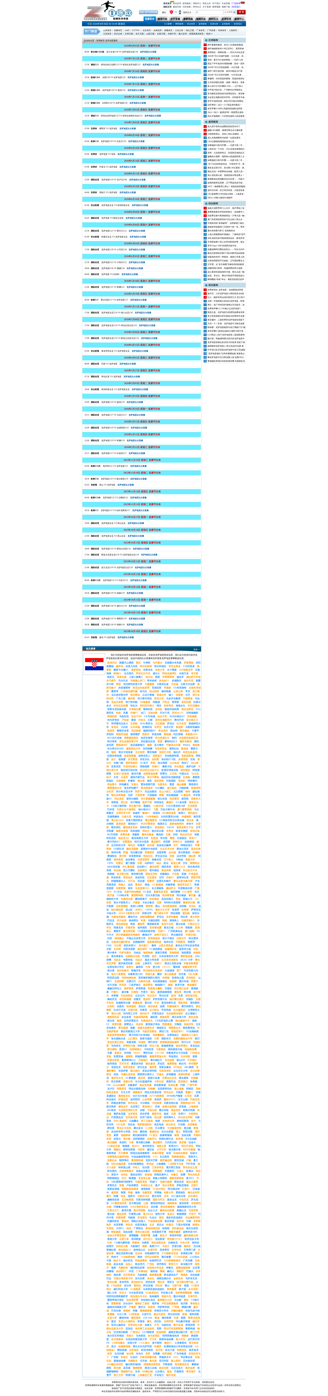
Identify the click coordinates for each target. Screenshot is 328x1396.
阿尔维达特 (174, 1189)
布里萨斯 (123, 1071)
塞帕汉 (180, 1271)
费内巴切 (179, 720)
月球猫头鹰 (135, 709)
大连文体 (179, 30)
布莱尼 (143, 1010)
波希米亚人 (144, 756)
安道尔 (134, 784)
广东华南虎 (180, 1353)
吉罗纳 (154, 838)
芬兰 (175, 845)
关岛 (166, 1196)
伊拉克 (129, 1224)
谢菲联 (185, 798)
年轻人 (136, 1167)
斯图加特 (164, 1017)
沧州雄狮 (147, 748)
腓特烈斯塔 (183, 1121)
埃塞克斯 (131, 1042)
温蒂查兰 (157, 756)
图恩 (157, 677)
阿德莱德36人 (118, 881)
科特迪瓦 (159, 802)
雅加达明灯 (136, 1174)
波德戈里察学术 (146, 1028)
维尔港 (110, 970)
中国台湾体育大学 (123, 1278)
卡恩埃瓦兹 (163, 684)
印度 (176, 1318)
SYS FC (166, 967)
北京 (151, 1224)
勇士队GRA (117, 820)
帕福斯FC (160, 985)
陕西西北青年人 (146, 1074)
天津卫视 (129, 34)
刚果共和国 (189, 1110)
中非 (156, 1003)
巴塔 (148, 967)
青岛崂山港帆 (143, 1142)
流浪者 (177, 870)
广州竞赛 (211, 30)
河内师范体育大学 (132, 684)
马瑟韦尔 (162, 784)
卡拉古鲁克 (148, 902)
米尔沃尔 (152, 995)
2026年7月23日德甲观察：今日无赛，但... (226, 56)
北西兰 (194, 1185)
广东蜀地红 (142, 1271)
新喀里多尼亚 (161, 892)
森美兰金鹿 (154, 1078)
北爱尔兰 (131, 981)
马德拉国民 (154, 920)
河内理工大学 (130, 1013)
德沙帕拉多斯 (137, 1267)
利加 (116, 1074)
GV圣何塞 (181, 802)
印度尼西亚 (143, 859)
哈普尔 (117, 1139)
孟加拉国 (186, 702)
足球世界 (226, 19)
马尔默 (177, 1300)
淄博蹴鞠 (133, 1235)
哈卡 (193, 1121)
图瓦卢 (163, 1235)
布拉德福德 (172, 795)
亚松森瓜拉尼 (148, 741)
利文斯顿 (178, 734)
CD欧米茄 (158, 806)
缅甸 (137, 1192)
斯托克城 (179, 1160)
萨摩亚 (131, 781)
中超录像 (226, 3)
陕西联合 (195, 863)
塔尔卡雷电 (153, 777)
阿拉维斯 (175, 913)
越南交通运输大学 (178, 1332)
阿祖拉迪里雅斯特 (139, 1153)
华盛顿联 (186, 816)
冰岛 (137, 1371)
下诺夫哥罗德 (183, 1224)
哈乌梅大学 (187, 1264)
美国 (160, 741)
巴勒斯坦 (180, 942)
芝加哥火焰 (144, 1178)
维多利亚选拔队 (174, 1217)
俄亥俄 (117, 1275)
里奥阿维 (174, 952)
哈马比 (143, 691)
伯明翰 (182, 906)
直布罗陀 (124, 1282)
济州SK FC (178, 713)
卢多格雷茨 (132, 1185)
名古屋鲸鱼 (158, 888)
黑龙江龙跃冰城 (173, 963)
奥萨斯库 (129, 988)
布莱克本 (148, 670)
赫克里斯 (154, 866)
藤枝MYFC (170, 1099)
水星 (139, 863)
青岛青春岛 (117, 956)
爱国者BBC (122, 745)
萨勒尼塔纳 (183, 1185)
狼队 (152, 992)
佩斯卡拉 (167, 766)
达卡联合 (154, 1010)
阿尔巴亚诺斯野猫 (173, 1328)
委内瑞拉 (154, 870)
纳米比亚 (168, 942)
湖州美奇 (118, 859)
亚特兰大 (177, 841)
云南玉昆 (126, 816)
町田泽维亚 (147, 1350)
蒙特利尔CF (171, 741)
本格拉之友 (147, 1185)
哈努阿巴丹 (155, 1260)
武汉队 (157, 1321)
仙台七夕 (153, 1210)
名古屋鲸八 (191, 1013)
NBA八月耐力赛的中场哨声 (220, 198)
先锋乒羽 (172, 34)
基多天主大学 (162, 909)
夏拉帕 (186, 913)
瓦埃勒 (134, 723)
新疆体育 (168, 30)
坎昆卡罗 (112, 1318)
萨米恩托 (112, 1171)
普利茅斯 (159, 781)
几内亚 (124, 727)
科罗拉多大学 (192, 1239)
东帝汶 (157, 727)
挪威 (162, 1271)
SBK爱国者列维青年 (122, 1182)
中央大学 (185, 1242)
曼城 (157, 1318)
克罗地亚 (134, 1350)
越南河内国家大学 (116, 1307)
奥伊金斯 (190, 1368)
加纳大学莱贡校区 (116, 1235)
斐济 (154, 956)
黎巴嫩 (192, 895)
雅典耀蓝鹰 (155, 1275)
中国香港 (188, 698)
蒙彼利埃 (124, 1318)
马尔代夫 (123, 680)
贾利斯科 (195, 1003)
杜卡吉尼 (181, 723)
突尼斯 (166, 841)
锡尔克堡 (171, 1375)
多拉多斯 (126, 1017)
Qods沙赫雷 (119, 1085)
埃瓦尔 (134, 705)
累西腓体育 (153, 924)
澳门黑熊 (130, 863)
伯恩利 (120, 1006)
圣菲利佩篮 (172, 917)
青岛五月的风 (124, 1128)
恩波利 (146, 999)
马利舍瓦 (116, 1045)
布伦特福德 (125, 999)
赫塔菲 (139, 967)
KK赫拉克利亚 (115, 1364)
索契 (195, 1056)
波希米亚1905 (190, 1232)
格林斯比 (133, 920)
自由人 (129, 1264)
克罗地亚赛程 (111, 40)
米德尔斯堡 (158, 1153)
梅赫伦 (117, 1149)
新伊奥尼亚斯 (125, 963)
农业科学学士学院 (120, 1131)
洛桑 (155, 1235)
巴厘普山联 (135, 1214)
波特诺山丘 (139, 1250)
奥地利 (125, 1221)
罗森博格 (188, 662)
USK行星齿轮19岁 (175, 806)
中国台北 (184, 773)
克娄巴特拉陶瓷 (132, 892)
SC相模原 (135, 1289)
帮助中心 (197, 3)
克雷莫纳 (127, 841)
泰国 (176, 1135)
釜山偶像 (179, 1088)
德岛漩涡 (150, 1063)
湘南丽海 (172, 1203)
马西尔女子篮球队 (126, 809)
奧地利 (159, 834)
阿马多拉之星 (190, 1167)
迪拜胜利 (135, 1099)
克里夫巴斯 (152, 1160)
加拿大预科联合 (134, 820)
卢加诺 (125, 720)
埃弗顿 (165, 977)
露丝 (159, 974)
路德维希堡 (167, 1045)
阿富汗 (194, 981)
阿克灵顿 (148, 1285)
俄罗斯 (153, 1067)
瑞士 (178, 1131)
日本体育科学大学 (168, 956)
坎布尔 (139, 1353)
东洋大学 (168, 727)
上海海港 (193, 1106)
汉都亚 (168, 988)
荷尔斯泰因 (184, 852)
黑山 (157, 906)
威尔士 (156, 673)
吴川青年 (159, 745)
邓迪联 (142, 1042)
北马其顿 (135, 727)
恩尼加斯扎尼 (168, 1003)
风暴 (125, 713)
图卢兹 (110, 895)
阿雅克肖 (118, 927)
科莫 (143, 920)
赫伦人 (170, 1271)
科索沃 (169, 1224)
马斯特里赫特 (192, 727)
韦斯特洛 (128, 960)
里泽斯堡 (136, 1239)
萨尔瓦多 (142, 1067)
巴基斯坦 (179, 1371)
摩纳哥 (141, 924)
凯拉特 (173, 730)
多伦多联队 (154, 1335)
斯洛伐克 (179, 1182)
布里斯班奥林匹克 (188, 738)
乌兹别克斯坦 (149, 1031)
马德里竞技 (141, 1182)
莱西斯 (149, 906)
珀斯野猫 (121, 888)
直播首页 (149, 19)
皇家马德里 (146, 1038)
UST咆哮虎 (148, 1332)
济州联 (127, 1053)
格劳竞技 (112, 1063)
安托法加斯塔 (152, 1257)
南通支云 (162, 824)
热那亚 (151, 1307)
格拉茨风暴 (146, 1085)
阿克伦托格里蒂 (141, 687)
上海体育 (233, 30)
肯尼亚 (114, 727)
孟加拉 (129, 1328)
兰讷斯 (181, 1124)
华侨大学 (160, 670)
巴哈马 (142, 720)
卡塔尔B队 (190, 935)
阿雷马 (163, 773)
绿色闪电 (195, 831)
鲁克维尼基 (129, 931)
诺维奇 (126, 1310)
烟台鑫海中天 (182, 1020)
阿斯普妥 (121, 1088)
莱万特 (122, 856)
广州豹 (114, 1357)
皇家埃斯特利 (176, 824)
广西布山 (135, 1332)
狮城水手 (147, 935)
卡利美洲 (156, 1103)
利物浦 (156, 702)
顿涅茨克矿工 (184, 884)
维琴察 (175, 702)
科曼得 (141, 845)
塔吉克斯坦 (187, 709)
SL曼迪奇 (186, 795)
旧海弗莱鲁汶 (126, 1171)
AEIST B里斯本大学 (129, 913)
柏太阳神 (154, 691)
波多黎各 (130, 859)
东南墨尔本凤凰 (173, 662)
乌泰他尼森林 (118, 917)
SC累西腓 (131, 1078)
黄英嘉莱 (171, 1289)
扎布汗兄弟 (120, 1010)
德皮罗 (180, 677)
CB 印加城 (149, 716)
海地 (147, 884)
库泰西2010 (191, 734)
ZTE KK (147, 1318)
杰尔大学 (162, 716)
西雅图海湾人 (179, 1156)
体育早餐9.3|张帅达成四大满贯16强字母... (226, 331)
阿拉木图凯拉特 (137, 1088)
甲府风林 (166, 1010)
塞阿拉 (137, 1285)
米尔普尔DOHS (115, 748)
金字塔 (159, 1350)
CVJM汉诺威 (180, 1257)
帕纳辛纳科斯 (172, 709)
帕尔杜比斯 (158, 831)
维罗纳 (155, 1303)
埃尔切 (149, 677)
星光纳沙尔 (137, 1282)
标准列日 (112, 662)
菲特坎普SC (146, 827)
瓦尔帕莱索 (128, 1199)
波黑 (162, 1006)
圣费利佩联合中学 (183, 1038)
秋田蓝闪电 (191, 995)
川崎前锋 (184, 788)
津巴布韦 (153, 1042)
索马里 (110, 1020)
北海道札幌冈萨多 (120, 942)
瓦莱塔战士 (173, 1035)
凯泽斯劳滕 (168, 895)
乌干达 (131, 881)
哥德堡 (167, 687)
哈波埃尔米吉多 (155, 1267)
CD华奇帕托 (152, 816)
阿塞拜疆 (145, 1235)
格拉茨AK (123, 838)
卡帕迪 (179, 859)
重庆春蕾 (166, 1257)
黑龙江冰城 (151, 1368)
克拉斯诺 (160, 1239)
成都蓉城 (125, 1135)
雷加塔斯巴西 (148, 784)
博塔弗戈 (193, 784)
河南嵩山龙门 (137, 680)
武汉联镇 (136, 730)
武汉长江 (148, 1239)
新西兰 (130, 967)
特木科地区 (160, 666)
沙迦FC (134, 713)
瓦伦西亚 (164, 1156)
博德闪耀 (186, 1307)
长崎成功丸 (147, 1020)
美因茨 (110, 730)
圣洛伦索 (121, 677)
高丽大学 (190, 859)
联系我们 (236, 7)
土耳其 (173, 773)
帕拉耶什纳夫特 (129, 770)
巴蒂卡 (144, 992)
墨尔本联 (164, 1110)
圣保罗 (157, 1099)
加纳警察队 (159, 1035)
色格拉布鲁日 (143, 1171)
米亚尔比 (144, 759)
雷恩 (171, 784)
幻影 (150, 720)
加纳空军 (188, 1024)
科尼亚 (122, 985)
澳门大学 (195, 1332)
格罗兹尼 (194, 1350)
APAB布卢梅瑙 (174, 1096)
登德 (121, 1185)
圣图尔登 (128, 1081)
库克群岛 (142, 1217)
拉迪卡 (192, 1142)
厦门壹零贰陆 (184, 809)
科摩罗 (157, 1346)
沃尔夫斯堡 (167, 1131)
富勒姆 (167, 734)
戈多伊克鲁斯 (173, 698)
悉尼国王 (183, 1081)
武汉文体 (118, 34)
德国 (149, 745)
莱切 (161, 1217)
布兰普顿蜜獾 (148, 798)
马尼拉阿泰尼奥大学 (136, 1339)
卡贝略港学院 (174, 1128)
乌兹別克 (166, 1325)
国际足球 (167, 7)
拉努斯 (185, 909)
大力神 (179, 927)
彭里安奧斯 (182, 831)
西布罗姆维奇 (167, 1207)
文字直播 (207, 7)
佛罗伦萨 (191, 766)
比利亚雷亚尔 (131, 1020)
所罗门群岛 (146, 1117)
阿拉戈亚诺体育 (153, 1092)
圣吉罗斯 (144, 1114)
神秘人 (122, 884)
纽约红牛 (144, 1013)
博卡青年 (112, 952)
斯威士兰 (188, 899)
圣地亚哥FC (177, 1031)
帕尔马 (182, 1063)
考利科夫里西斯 (172, 902)
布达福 (117, 870)
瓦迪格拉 (182, 838)
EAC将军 (187, 892)
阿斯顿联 (157, 1171)
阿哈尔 (145, 831)
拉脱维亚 (189, 841)
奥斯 (116, 1135)
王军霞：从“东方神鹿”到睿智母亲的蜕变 (226, 264)
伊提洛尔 (138, 816)
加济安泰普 (147, 738)
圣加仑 (170, 1214)
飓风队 (187, 1246)
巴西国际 (171, 781)
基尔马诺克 (160, 1314)
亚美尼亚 (116, 766)
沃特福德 (192, 716)
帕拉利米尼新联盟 (171, 777)
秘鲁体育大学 (190, 967)
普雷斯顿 (116, 1303)
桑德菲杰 (154, 1131)
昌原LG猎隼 (136, 906)
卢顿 (188, 1160)
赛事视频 (216, 7)
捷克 (113, 1321)
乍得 (131, 1142)
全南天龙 (184, 673)
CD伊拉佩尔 (118, 1343)
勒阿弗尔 (124, 1160)
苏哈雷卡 (112, 784)
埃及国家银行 (137, 745)
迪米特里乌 (148, 1146)
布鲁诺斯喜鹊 (191, 963)
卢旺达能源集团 (169, 1303)
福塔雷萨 (135, 734)
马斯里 (141, 1149)
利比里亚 (119, 798)
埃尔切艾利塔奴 (115, 1335)
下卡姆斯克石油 (169, 1253)
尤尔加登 (140, 752)
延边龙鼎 (118, 1264)
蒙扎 (149, 1321)
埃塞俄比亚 (171, 949)
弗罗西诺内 (132, 763)
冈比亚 (158, 1285)
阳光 (166, 863)
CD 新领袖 (157, 884)
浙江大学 (118, 1375)
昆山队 (129, 909)
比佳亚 (188, 1096)
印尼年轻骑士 (130, 766)
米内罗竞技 (113, 720)
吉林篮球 (157, 30)
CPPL (110, 863)
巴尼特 (145, 956)
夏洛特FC (147, 1106)
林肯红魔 (173, 1085)
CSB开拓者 (189, 666)
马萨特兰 (149, 863)
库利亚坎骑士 (147, 705)
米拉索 (141, 881)
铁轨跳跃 (116, 1232)
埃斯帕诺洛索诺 (130, 1189)
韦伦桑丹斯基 (183, 1321)
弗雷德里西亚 (131, 738)
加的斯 (155, 759)
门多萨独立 (135, 985)
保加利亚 (140, 877)
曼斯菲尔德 (189, 902)
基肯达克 (172, 1199)
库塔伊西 (190, 1325)
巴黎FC (115, 992)
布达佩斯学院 (192, 1217)
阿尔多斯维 (146, 666)
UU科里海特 (179, 687)
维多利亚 (176, 1110)
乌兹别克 (124, 716)
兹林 (166, 1114)
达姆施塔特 (139, 942)
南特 (187, 791)
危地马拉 (148, 856)
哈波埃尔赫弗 (164, 845)
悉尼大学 (159, 698)
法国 (159, 902)
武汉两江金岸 (181, 988)
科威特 (196, 852)
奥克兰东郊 (167, 924)
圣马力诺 (170, 1350)
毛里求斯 (193, 1210)
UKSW (170, 827)
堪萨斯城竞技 (144, 1124)
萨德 (125, 852)
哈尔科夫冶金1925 (149, 770)
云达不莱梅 (148, 695)
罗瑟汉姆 (176, 1246)
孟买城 (126, 1368)
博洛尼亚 (183, 1003)
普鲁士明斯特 (160, 1178)
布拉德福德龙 (160, 981)
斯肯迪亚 (128, 877)
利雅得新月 (173, 1006)
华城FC (156, 766)
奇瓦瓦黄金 (175, 666)
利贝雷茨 (174, 798)
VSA (155, 1156)
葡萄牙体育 (123, 730)
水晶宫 (124, 777)
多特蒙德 (171, 1074)
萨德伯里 (123, 1099)
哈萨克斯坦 (129, 1067)
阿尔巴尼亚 (187, 1146)
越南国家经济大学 (186, 1207)
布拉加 (131, 1124)
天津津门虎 (190, 1250)
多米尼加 (193, 1289)
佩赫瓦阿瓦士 (114, 988)
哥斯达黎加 (165, 1067)
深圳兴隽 (116, 852)
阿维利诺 (112, 716)
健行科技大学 (121, 1289)
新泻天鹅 (136, 773)
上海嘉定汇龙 (145, 1375)
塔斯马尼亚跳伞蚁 (116, 709)
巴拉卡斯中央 (168, 809)
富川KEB (148, 1214)
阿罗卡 (138, 791)
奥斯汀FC (154, 1246)
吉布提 (158, 709)
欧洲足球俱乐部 (169, 770)
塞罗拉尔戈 (117, 1078)
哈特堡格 (131, 1006)
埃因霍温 (186, 952)
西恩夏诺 (167, 1024)
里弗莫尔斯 (187, 1253)
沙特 (175, 834)
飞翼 (155, 809)
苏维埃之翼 (178, 977)
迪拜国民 (142, 927)
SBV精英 (189, 1067)
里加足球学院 (149, 1071)
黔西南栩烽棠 (165, 992)
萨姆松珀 (147, 727)
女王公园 (183, 1099)
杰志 (130, 884)
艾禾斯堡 (192, 806)
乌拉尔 (138, 960)
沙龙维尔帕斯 (121, 1332)
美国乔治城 (122, 734)
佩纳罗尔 (171, 888)
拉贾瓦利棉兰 (164, 881)
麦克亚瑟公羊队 (115, 1042)
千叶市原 (190, 1164)
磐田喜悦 (136, 1318)
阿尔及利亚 (174, 1314)
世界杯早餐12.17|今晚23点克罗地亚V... (225, 308)
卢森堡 (136, 902)
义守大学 (161, 1149)
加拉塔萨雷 (132, 1300)
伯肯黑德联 (122, 906)
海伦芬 (131, 845)
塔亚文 (170, 1282)
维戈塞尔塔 (175, 1149)
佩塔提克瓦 (124, 1096)
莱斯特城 (190, 1328)
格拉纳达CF (124, 1250)
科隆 (135, 1310)
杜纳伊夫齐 (168, 1121)
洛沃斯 (184, 1303)
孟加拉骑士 (167, 899)
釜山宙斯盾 (170, 974)
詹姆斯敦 (137, 1368)
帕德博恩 (181, 1214)
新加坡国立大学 (140, 838)
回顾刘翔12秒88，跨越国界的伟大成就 (225, 268)
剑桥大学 (168, 1192)
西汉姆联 (112, 1049)
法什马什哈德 (140, 1096)
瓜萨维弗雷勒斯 (183, 1293)
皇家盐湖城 (113, 1189)
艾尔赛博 (123, 1153)
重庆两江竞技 (173, 1167)
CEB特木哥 (123, 895)
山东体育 (107, 30)
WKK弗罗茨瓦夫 (139, 1207)
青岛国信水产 (171, 1275)
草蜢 (130, 1192)
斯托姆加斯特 (140, 1135)
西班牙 (145, 734)
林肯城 (148, 1174)
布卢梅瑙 (135, 802)
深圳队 (181, 781)
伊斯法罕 (147, 913)
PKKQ (186, 745)
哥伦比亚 (164, 995)
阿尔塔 (187, 992)
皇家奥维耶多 (154, 942)
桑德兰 (169, 802)
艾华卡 (192, 1214)
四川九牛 (186, 1042)
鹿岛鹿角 (183, 1078)
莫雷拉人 (129, 1024)
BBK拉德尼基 (118, 1164)
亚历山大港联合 (126, 1321)
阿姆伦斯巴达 (166, 1139)
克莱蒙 (156, 1353)
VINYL (149, 909)
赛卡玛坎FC (113, 841)
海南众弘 (180, 705)
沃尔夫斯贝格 (153, 895)
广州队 (150, 1264)
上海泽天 (147, 963)
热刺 (118, 713)
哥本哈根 (152, 680)
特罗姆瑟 (167, 1353)
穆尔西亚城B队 (133, 1364)
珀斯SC (158, 963)
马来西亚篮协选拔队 (154, 1289)
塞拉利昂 (121, 1214)
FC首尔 (153, 1135)
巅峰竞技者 (113, 1199)
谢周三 (182, 813)
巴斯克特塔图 (143, 1199)
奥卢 (157, 1185)
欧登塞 (179, 1139)
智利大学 (160, 1214)
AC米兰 (144, 763)
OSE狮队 (160, 788)
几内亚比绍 (171, 1142)
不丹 (156, 1325)
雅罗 (119, 1020)
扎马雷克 (160, 1128)
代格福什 (143, 1060)
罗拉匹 (161, 1063)
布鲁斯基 (170, 884)
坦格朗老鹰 (191, 1049)
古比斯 (117, 945)
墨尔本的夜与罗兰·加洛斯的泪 (221, 230)
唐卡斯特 (157, 1343)
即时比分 (197, 7)
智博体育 (100, 40)
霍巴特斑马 (187, 1006)
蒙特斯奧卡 (141, 899)
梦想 (118, 684)
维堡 (157, 1121)
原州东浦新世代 (163, 720)
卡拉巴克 (184, 1199)
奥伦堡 (153, 1361)
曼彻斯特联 (137, 895)
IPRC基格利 (120, 1121)
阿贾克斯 (188, 1131)
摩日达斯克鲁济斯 (183, 881)
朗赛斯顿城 (166, 1135)
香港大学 (112, 1239)
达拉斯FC (142, 866)
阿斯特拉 (182, 1350)
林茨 (109, 1353)
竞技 (178, 899)
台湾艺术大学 (123, 813)
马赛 (109, 1053)
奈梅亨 (136, 813)
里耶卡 (114, 1174)
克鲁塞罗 (132, 1085)
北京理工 (135, 1106)
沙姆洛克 (173, 1242)
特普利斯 (117, 1024)
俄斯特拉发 (113, 1017)
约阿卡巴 (181, 938)
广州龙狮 (188, 1260)
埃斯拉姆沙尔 (164, 1278)
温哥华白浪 (183, 877)
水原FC (162, 931)
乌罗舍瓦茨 (191, 1278)
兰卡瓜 (153, 1339)
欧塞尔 (189, 1171)
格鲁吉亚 (156, 859)
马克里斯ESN (142, 888)
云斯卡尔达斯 (188, 684)
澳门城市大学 (161, 913)
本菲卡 (189, 824)
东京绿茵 (169, 1060)
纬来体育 (222, 30)
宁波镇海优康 (155, 1221)
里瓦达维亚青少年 (128, 741)
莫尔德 (187, 1128)
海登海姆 (148, 952)
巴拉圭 (110, 920)
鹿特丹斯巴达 (137, 777)
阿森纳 (135, 1242)
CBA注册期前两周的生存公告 (221, 141)
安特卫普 (142, 1045)
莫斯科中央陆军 (149, 849)
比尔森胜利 (179, 1010)
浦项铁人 (174, 920)
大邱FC (120, 1228)
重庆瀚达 (184, 730)
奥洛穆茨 (192, 985)
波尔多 (190, 820)
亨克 (187, 691)
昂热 (153, 763)
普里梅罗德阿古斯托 (149, 977)
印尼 (131, 1271)
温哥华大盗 (185, 949)
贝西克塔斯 (129, 949)
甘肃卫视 (161, 34)
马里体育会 (161, 748)
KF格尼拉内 (152, 1293)
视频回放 (201, 19)
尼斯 (159, 1328)
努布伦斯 (164, 1368)
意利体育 (184, 1203)
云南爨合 (134, 1121)
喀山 (167, 1285)
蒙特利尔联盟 (167, 1210)
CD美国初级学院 (146, 931)
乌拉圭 (117, 960)
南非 (130, 888)
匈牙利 (180, 1221)
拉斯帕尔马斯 (133, 956)
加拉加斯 (128, 1232)
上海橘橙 (161, 1164)
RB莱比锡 (147, 1371)
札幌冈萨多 (113, 1221)
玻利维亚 (185, 770)
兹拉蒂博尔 (182, 1045)
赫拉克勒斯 (132, 849)
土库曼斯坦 (181, 1343)
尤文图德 (160, 723)
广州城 (175, 1307)
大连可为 (146, 1314)
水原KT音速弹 (121, 773)
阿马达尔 (168, 1092)
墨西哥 (114, 691)
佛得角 (184, 1275)
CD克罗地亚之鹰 (164, 1020)
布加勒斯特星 (172, 756)
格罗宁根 (147, 802)
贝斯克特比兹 (171, 1103)
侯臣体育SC (130, 945)
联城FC (118, 673)
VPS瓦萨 (120, 1124)
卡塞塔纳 (161, 1049)
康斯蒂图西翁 (176, 1178)
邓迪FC (153, 1182)
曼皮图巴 (156, 841)
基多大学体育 (152, 960)
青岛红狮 (112, 1282)
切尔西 (145, 1167)
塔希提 (114, 802)
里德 (183, 874)
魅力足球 (183, 34)
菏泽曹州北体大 (119, 723)
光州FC (139, 909)
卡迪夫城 (152, 1110)
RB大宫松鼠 (113, 866)
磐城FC (146, 813)
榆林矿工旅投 (142, 1303)
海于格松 (172, 788)
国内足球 (177, 3)
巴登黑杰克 (117, 1117)
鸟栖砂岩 (123, 1267)
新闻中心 (239, 19)
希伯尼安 (163, 730)
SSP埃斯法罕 (186, 670)
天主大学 (125, 1092)
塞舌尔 (142, 1307)
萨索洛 (141, 1321)
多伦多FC (164, 680)
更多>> (209, 34)
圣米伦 (150, 1278)
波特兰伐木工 (161, 935)
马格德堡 (142, 1275)
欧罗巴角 (180, 985)
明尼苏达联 (113, 977)
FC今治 (118, 892)
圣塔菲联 (183, 759)
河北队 (192, 906)
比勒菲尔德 (144, 981)
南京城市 (142, 949)
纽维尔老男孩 (169, 1106)
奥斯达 (118, 1053)
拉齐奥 (182, 974)
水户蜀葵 (172, 670)
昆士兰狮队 (129, 870)
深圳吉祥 (150, 1282)
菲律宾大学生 (161, 1310)
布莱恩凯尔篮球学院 (118, 1156)
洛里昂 (175, 909)
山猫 (145, 1203)
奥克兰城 (168, 927)
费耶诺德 (122, 1350)
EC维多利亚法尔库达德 (171, 820)
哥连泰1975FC (174, 1239)
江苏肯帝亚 (158, 1167)
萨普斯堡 (141, 988)
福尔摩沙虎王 (176, 999)
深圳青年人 (170, 1117)
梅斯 (144, 1246)
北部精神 (121, 781)
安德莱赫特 (113, 816)
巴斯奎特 (167, 1364)
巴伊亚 (110, 809)
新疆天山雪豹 (126, 662)
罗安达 (160, 917)
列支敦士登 (167, 1293)
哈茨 (168, 1153)
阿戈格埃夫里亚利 (152, 970)
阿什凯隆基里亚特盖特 (128, 935)
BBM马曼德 (189, 1149)
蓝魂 (184, 1314)
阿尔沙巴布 (186, 834)
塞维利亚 (148, 709)
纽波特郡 (161, 1332)
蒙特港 (143, 1131)
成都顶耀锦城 (147, 917)
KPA (175, 1357)
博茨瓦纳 (148, 1053)
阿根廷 (189, 1088)
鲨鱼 (169, 1371)
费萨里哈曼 (187, 956)
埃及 (123, 1196)
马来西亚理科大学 (128, 1110)
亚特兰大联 (165, 752)
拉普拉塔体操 (114, 756)
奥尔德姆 (112, 1142)
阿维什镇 (130, 1375)
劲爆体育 (118, 30)
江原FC (186, 1189)
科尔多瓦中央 (190, 870)
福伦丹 (177, 752)
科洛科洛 (116, 877)
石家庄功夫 (143, 1196)
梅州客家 (166, 1318)
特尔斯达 (135, 695)
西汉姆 (117, 1368)
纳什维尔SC (144, 809)
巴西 (182, 1085)
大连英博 (140, 795)
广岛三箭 (121, 698)
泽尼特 (156, 813)
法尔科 (138, 1253)
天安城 (174, 684)
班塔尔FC (174, 1146)
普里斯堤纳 (154, 938)
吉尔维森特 (117, 1339)
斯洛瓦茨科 (152, 874)
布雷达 (119, 863)
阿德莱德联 (141, 1056)
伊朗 (142, 1110)
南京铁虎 (153, 1006)
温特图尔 (119, 938)
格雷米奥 (125, 834)
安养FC (182, 1114)
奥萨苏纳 (136, 670)
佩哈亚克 (112, 999)
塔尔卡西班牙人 (122, 902)
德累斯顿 (172, 1063)
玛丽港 (131, 1217)
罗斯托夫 (112, 1185)
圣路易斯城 (187, 756)
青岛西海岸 (147, 788)
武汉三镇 (154, 1045)
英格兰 (130, 1335)
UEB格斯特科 (128, 1257)
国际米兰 (166, 1038)
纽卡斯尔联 (123, 874)
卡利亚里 (149, 1049)
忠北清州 (192, 1196)
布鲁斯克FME (135, 974)
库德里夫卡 (165, 1357)
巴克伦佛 (116, 1310)
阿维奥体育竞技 (152, 1364)
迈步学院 (181, 856)
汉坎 (185, 863)
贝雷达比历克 (169, 1078)
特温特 (165, 1228)
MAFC (137, 1053)
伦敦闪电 (133, 1010)
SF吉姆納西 (192, 1031)
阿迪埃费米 (141, 1260)
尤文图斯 (178, 791)
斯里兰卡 (173, 1264)
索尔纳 (110, 1214)
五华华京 (176, 1250)
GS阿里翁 (134, 1314)
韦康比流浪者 (128, 1074)
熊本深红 (116, 827)
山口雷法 (133, 1038)
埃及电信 (159, 1124)
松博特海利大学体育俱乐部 (178, 1346)
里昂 (148, 1353)
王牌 (168, 834)
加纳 (135, 1131)
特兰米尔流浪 (141, 841)
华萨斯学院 (163, 1307)
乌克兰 (165, 1246)
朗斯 (183, 1318)
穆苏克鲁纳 (186, 741)
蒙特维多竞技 (130, 827)
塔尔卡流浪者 (125, 752)
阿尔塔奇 (112, 741)
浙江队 (124, 802)
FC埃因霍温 (155, 949)
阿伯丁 (185, 763)
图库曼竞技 (189, 1028)
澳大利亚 (195, 917)
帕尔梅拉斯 (117, 909)
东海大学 (132, 1343)
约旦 (124, 1178)
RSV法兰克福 (114, 738)
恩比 (138, 662)
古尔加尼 (174, 763)
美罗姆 (182, 1142)
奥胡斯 (179, 727)
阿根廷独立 (187, 845)
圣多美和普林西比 (116, 1035)
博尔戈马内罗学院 (142, 1346)
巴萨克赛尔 (125, 952)
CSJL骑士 (144, 1343)
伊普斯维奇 (168, 677)
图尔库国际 (140, 1210)
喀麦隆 (132, 1178)
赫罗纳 (119, 666)
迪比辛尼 (188, 680)
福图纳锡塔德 (183, 1267)
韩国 (123, 1192)
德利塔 (154, 1017)
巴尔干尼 (164, 713)
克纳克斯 (186, 1135)
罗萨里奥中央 (160, 999)
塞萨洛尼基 (120, 1114)
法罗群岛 (133, 1114)
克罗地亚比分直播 (148, 52)
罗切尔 (170, 723)
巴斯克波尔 (158, 1013)
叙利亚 (141, 1078)
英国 (186, 1285)
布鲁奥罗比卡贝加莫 (177, 1053)
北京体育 (147, 30)
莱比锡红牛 (156, 1060)
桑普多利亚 (137, 1063)
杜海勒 (186, 777)
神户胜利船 (132, 702)
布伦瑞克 (179, 766)
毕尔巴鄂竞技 (148, 824)
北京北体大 (177, 1368)
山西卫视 (150, 34)
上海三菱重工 (136, 677)
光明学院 (168, 1321)
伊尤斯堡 (133, 759)
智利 (174, 738)
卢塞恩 (132, 1307)
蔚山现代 (135, 1071)
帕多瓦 (110, 677)
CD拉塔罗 (116, 1285)
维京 (159, 705)
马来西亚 (141, 1335)
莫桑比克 (181, 1210)
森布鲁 (125, 992)
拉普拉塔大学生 (115, 967)
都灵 (149, 781)
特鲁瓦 (169, 1267)
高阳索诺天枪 (175, 1049)
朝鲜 (164, 920)
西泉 (132, 924)
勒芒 (197, 1038)
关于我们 (216, 3)
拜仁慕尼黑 (128, 866)
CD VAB (159, 1053)
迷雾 (183, 1174)
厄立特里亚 (129, 1275)
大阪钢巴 (135, 1246)
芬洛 (192, 759)
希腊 (161, 795)
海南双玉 (161, 1028)
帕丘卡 (117, 1260)
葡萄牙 (117, 931)
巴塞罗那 (130, 927)
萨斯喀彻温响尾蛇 (169, 1042)
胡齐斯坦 (161, 1264)
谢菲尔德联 (132, 798)
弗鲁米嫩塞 (175, 1232)
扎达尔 (153, 1217)
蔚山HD (181, 1060)
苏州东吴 (133, 1103)
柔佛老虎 (121, 824)
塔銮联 (135, 834)
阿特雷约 (192, 781)
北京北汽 (140, 995)
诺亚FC (193, 838)
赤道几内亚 (132, 666)
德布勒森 (166, 691)
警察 (172, 838)
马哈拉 (137, 952)
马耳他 (143, 1361)
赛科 (186, 1300)
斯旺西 (110, 1128)
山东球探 (147, 1099)
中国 (188, 1221)
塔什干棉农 (168, 938)
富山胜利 (176, 1361)
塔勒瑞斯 (144, 766)
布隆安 (137, 999)
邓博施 (157, 1192)
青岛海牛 (191, 1371)
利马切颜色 (194, 705)
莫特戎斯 (194, 1314)
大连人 (180, 1171)
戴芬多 (150, 1149)
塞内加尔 (192, 813)
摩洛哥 (177, 992)
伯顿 (137, 963)
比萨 (130, 795)
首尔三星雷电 (118, 974)
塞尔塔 (141, 781)
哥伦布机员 (194, 1174)
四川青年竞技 (145, 698)
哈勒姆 (173, 981)
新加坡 (184, 748)
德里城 (154, 1271)
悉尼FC (123, 1049)
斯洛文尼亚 (183, 849)
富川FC (190, 1178)
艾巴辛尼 (124, 1063)
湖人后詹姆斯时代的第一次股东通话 (224, 138)
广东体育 (200, 30)
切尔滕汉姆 (136, 852)
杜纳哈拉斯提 (180, 1153)
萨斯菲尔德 (129, 1045)
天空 (116, 777)
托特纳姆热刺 (129, 977)
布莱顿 (114, 995)
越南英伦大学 (133, 748)
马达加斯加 (151, 791)
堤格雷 (122, 759)
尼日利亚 (164, 1361)
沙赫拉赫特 (177, 1310)
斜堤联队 (160, 827)
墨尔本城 (184, 981)
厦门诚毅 (189, 931)
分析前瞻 (186, 7)
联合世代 (140, 1264)
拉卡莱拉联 (135, 1203)
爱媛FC (189, 1092)
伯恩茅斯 (161, 852)
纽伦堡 (157, 1117)
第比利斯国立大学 (130, 1031)
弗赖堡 (185, 1335)
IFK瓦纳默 (191, 1139)
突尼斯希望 (160, 1085)
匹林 (157, 1106)
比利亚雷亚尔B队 (170, 816)
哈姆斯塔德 (124, 1346)
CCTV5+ (136, 30)
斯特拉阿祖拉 (158, 1203)
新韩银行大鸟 (165, 1300)
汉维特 (134, 992)
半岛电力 (159, 1375)
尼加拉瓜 (116, 1067)
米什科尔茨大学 (124, 791)
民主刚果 (116, 1081)
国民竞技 (166, 866)
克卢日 (110, 1088)
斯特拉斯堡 (129, 1149)
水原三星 (124, 1239)
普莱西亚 (149, 852)
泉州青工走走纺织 (144, 1328)
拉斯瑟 (179, 695)
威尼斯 (114, 1192)
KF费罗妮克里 (119, 1203)
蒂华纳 (150, 1164)
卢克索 (175, 874)
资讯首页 (167, 3)
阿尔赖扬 (181, 895)
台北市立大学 (180, 1071)
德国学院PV (149, 730)
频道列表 (177, 7)
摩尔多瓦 (138, 1128)
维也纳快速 (122, 924)
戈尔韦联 (185, 1056)
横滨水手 (123, 1106)
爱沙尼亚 (156, 1196)
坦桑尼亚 (147, 1192)
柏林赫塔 (154, 1296)
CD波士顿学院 (119, 806)
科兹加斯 (156, 734)
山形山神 (178, 691)
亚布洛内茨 (132, 1117)
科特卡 (114, 1257)
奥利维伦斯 (137, 874)
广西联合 (138, 1228)
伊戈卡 (122, 1293)
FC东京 (147, 892)
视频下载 (226, 7)
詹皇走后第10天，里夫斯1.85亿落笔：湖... (226, 168)
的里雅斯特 (124, 687)
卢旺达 (165, 702)
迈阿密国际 (139, 1139)
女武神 (117, 949)
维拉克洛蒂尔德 (124, 1253)
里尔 (113, 1346)
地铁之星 (161, 1146)
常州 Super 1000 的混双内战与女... (223, 245)
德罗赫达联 (166, 1160)
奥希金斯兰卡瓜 (185, 827)
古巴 (187, 695)
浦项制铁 (145, 1189)
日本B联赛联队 (136, 1164)
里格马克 (166, 1296)
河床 (109, 938)
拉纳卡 (193, 1153)
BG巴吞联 (112, 834)
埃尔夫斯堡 (168, 1185)
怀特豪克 (124, 784)
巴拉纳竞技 (127, 995)
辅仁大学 (112, 1293)
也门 (143, 713)
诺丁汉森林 (147, 1121)
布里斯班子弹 (159, 1232)
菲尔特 (163, 838)
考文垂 (194, 673)
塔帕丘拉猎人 (138, 1221)
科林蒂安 (168, 705)
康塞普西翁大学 (157, 1056)
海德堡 (125, 1146)
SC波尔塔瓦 (159, 1189)
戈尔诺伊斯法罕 (119, 695)
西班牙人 (193, 1156)
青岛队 (138, 884)
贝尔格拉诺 (189, 1361)
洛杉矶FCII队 (168, 759)
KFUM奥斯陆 (156, 1096)
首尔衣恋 (162, 798)
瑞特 (113, 752)
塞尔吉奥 (180, 924)
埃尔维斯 (162, 763)
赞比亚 (161, 1282)
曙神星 (176, 967)
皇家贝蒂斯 (161, 952)
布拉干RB (136, 716)
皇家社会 (112, 1160)
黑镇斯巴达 (127, 1371)
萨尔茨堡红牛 (162, 738)
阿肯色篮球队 (169, 673)
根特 (140, 1257)
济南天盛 (150, 974)
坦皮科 (139, 1024)
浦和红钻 (174, 748)
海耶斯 (196, 745)
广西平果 (192, 1085)
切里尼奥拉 (141, 1224)
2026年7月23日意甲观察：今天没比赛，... (226, 75)
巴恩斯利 (169, 1171)
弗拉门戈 (164, 1031)
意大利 (156, 967)
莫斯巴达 (171, 1081)
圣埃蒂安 (164, 1250)
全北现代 (129, 673)
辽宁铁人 (168, 859)
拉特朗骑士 (136, 1049)
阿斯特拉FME (188, 1103)
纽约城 (150, 845)
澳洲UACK (179, 866)
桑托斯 (131, 698)
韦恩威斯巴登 (152, 1253)
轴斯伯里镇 (122, 831)
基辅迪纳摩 (120, 1361)
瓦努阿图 (119, 981)
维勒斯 (189, 927)
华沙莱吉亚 (187, 1357)
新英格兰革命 (153, 1024)
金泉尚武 (178, 1278)
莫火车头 (180, 1339)
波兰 (113, 759)
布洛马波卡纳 (192, 1310)
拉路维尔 (142, 870)
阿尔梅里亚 (177, 935)
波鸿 (173, 995)
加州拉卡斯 (122, 1246)
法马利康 (119, 1353)
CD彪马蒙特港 (122, 1242)
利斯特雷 (121, 1217)
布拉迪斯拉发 (158, 1242)
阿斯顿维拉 (113, 1178)
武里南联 (135, 831)
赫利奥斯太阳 (191, 1235)
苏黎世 (150, 881)
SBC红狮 (193, 974)
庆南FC (170, 877)
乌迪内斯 (153, 713)
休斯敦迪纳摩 (150, 773)
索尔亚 (148, 1003)
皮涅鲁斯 (192, 1124)
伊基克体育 (113, 1060)
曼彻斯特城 (137, 1160)
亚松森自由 (178, 1228)
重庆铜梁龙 (151, 820)
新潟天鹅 (126, 1210)
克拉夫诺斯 (117, 702)
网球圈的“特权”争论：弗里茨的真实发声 (226, 279)
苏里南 (182, 1106)
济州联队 (191, 977)
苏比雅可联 (135, 806)
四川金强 (121, 920)
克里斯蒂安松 (165, 1088)
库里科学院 (175, 1235)
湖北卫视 (190, 30)
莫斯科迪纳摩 (166, 1339)
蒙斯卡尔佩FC (121, 670)
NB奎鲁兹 (145, 702)
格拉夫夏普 (192, 1182)
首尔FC (136, 1146)
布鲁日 (174, 1174)
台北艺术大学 (167, 849)
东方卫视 (139, 34)
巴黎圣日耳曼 (173, 745)
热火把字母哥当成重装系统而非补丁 (224, 126)
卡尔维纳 (144, 1103)
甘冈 (161, 877)
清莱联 (129, 1056)
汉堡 (173, 1114)
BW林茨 (111, 1110)
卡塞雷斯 (149, 684)
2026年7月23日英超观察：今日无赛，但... (226, 67)
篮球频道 (186, 3)
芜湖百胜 (156, 687)
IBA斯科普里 (169, 813)
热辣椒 (110, 874)
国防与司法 (159, 1199)
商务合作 (207, 3)
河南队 (189, 999)
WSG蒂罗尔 (146, 723)
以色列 (134, 1357)
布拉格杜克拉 (148, 1300)
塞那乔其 (156, 1114)
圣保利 (122, 1142)
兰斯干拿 (177, 1285)
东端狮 (151, 1088)
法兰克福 (112, 985)
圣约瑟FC (144, 945)
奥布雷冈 (157, 1142)
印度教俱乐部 (185, 888)
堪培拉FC (133, 824)
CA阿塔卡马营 (175, 1164)
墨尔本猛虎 (179, 1296)
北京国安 (152, 877)
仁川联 (149, 1128)
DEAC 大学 (187, 960)
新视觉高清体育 (196, 34)
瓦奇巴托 (192, 1296)
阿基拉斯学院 (118, 1103)
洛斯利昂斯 (184, 1074)
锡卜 (171, 695)
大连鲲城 (152, 795)
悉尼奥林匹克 (182, 1364)
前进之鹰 (175, 863)
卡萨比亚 (159, 1081)
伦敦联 (145, 1242)
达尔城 (172, 852)
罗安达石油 (161, 856)
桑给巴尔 (133, 917)
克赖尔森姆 (166, 1182)
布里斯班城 (135, 856)
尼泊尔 (142, 1006)
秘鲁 (132, 1028)
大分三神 (121, 1314)
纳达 (128, 1228)
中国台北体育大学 (136, 938)
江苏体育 (107, 34)
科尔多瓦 (171, 1124)
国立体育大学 (179, 1017)
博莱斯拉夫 (175, 1028)
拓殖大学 (161, 695)
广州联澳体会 (175, 931)
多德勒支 (176, 680)
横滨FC (168, 1343)
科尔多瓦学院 (185, 1117)
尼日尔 (160, 1224)
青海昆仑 (195, 1303)
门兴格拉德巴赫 (129, 691)
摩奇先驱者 (148, 834)
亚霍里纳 (118, 1056)
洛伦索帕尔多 (118, 1038)
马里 (180, 995)
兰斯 (156, 1038)
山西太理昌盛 (166, 945)
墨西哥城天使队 (115, 1300)
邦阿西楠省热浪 (170, 1335)
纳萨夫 (131, 1196)
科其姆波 (154, 899)
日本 (109, 1242)
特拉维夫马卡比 (138, 1296)
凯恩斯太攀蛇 (155, 988)
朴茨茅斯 (118, 1224)
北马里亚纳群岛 (169, 960)
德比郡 (192, 856)
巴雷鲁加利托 (121, 1207)
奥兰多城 (178, 1325)
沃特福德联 (192, 713)
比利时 (110, 1006)
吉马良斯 (140, 1278)
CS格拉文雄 (113, 1146)
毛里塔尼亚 (165, 1071)
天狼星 (179, 1092)
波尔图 (130, 1353)
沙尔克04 (128, 1303)
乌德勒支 (133, 1361)
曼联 (133, 720)
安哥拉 (169, 831)
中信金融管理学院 (140, 1156)
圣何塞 (154, 1207)
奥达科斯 (166, 870)
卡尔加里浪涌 (136, 1293)
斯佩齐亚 (136, 970)
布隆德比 (164, 874)
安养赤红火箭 (135, 1325)
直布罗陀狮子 (131, 788)
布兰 (197, 892)
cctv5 (127, 30)
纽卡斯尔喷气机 (185, 1282)
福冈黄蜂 (175, 892)
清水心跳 (116, 1013)
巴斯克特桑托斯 (148, 1357)
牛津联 (146, 662)
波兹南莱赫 (130, 756)
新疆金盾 (137, 1003)
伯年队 (124, 1174)
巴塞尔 (189, 1271)
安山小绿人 (165, 791)
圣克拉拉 (195, 1045)
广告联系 (236, 3)
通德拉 (147, 806)
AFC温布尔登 (178, 1196)
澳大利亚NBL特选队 (139, 1035)
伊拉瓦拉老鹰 (121, 705)
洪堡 (171, 856)
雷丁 (179, 970)
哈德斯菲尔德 (123, 1003)
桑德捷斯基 (146, 1310)
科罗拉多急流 (190, 752)
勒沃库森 (169, 1221)
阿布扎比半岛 (143, 673)
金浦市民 (152, 1250)
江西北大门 (113, 1210)
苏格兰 (124, 1357)
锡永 (158, 863)
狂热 (195, 949)
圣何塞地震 (155, 927)
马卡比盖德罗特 (143, 1081)
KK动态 (177, 1067)
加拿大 (148, 1325)
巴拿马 (160, 1074)
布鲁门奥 (118, 763)
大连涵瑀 (169, 970)
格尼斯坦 (148, 985)
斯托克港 (193, 1017)
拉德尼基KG (188, 920)
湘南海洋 (137, 1092)
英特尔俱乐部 (142, 1232)
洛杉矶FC (121, 1271)
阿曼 (116, 1196)
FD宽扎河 (119, 849)
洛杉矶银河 (123, 970)
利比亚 (184, 917)
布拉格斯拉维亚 (174, 1013)
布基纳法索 (127, 899)
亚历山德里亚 (118, 1325)
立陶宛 (177, 1024)
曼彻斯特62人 (129, 1060)
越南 (170, 985)
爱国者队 (180, 1192)
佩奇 (154, 945)
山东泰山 (160, 1371)
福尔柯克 (128, 1260)
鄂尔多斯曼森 (118, 795)
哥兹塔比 (173, 1056)
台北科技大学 (118, 845)
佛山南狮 (181, 784)
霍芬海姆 (152, 752)
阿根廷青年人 (161, 1174)
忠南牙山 (152, 1139)
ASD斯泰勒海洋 (172, 1260)
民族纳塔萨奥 (141, 1017)
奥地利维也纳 (153, 1228)
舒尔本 (127, 1285)
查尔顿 (126, 1139)
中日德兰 (192, 1060)
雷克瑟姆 (123, 1028)
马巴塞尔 (157, 662)
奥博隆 (110, 1314)
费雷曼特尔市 (114, 788)
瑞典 (113, 1267)
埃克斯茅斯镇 (169, 906)
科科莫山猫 (124, 1167)
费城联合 (112, 856)
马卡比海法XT (177, 716)
